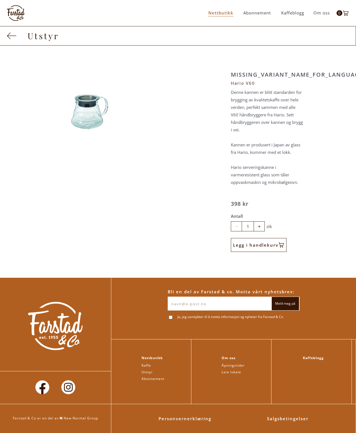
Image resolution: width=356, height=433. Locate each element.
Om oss (321, 13)
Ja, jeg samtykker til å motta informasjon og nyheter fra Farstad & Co (230, 317)
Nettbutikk (220, 13)
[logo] (15, 13)
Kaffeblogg (292, 13)
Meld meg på (285, 303)
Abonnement (257, 13)
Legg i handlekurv (255, 245)
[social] (42, 387)
